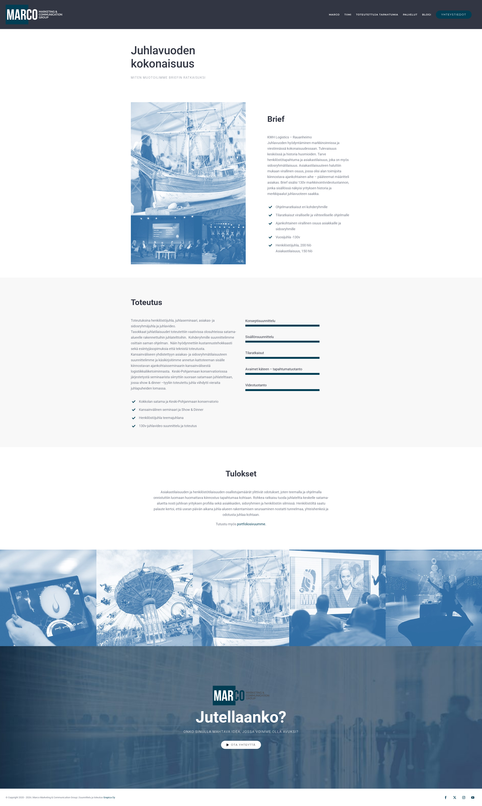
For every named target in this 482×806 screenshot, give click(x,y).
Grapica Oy (109, 797)
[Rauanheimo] (188, 104)
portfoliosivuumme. (251, 524)
